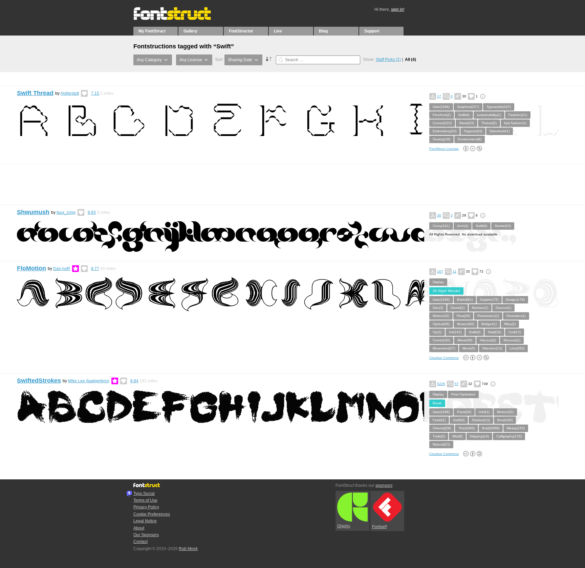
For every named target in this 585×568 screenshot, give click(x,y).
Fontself (379, 526)
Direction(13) (492, 348)
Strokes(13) (481, 420)
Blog (323, 31)
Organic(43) (473, 131)
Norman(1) (480, 308)
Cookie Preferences (151, 514)
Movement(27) (444, 348)
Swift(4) (464, 115)
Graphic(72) (489, 299)
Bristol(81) (465, 299)
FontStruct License (444, 149)
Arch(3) (462, 226)
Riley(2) (510, 324)
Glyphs (343, 526)
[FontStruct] (179, 18)
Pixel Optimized (463, 394)
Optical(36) (441, 324)
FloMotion (31, 268)
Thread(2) (489, 123)
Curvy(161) (441, 226)
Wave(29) (464, 340)
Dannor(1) (503, 308)
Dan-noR (61, 268)
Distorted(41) (500, 131)
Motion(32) (441, 316)
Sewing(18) (441, 139)
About (138, 528)
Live (278, 31)
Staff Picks (388, 59)
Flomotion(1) (516, 316)
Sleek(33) (466, 123)
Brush (437, 403)
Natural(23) (441, 444)
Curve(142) (441, 340)
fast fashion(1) (515, 123)
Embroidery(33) (444, 131)
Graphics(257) (468, 107)
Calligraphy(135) (509, 436)
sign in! (397, 9)
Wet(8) (457, 436)
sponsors (383, 485)
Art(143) (455, 332)
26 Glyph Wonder (446, 291)
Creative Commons (444, 358)
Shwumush (33, 212)
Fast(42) (439, 420)
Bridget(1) (489, 324)
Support (372, 31)
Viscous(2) (488, 340)
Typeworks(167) (498, 107)
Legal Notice (145, 521)
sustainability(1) (489, 115)
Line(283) (517, 348)
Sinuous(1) (511, 340)
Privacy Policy (146, 507)
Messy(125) (516, 428)
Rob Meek (188, 548)
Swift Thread (35, 93)
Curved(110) (442, 123)
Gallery (190, 31)
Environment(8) (469, 139)
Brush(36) (505, 420)
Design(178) (515, 299)
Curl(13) (514, 332)
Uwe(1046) (441, 107)
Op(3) (437, 332)
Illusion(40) (465, 324)
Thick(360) (466, 428)
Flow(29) (463, 316)
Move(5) (468, 348)
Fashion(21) (517, 115)
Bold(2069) (490, 428)
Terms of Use (145, 500)
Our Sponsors (146, 534)
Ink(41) (484, 412)
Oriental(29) (442, 428)
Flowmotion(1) (488, 316)
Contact (140, 541)
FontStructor (241, 31)
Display (438, 282)
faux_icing (66, 212)
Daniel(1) (457, 308)
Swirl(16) (494, 332)
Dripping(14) (479, 436)
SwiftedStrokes (39, 380)
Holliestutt (70, 93)
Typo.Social (144, 493)
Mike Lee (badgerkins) (88, 381)
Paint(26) (464, 412)
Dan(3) (438, 308)
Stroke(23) (503, 226)
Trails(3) (439, 436)
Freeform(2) (442, 115)
